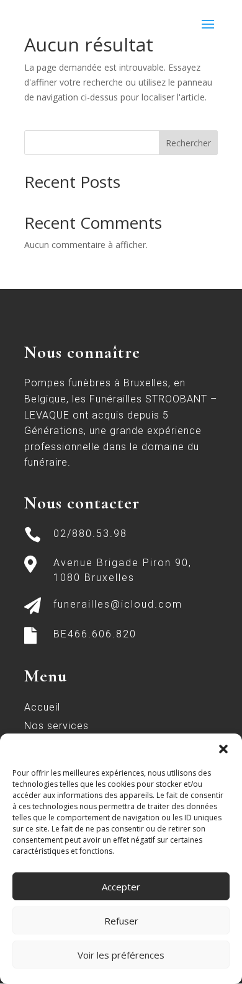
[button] (223, 749)
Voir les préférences (121, 955)
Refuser (121, 921)
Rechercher (188, 143)
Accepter (121, 886)
